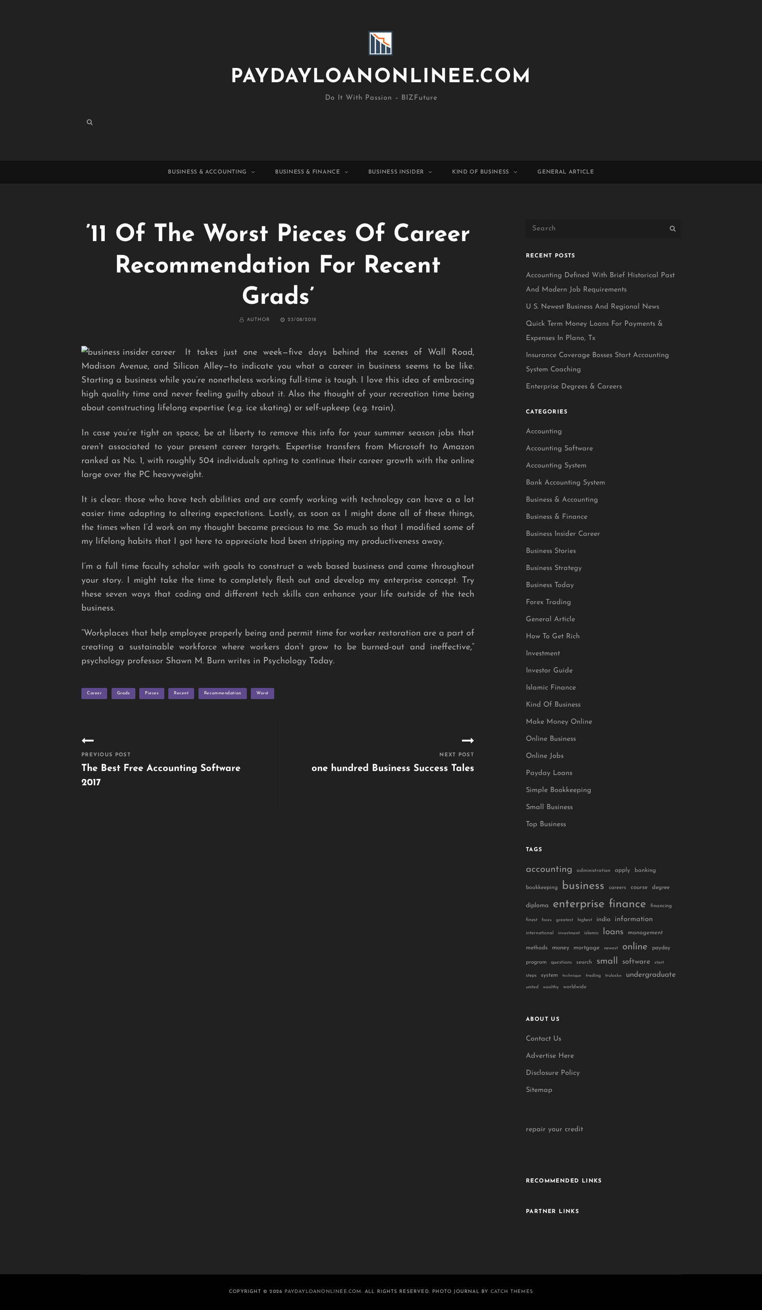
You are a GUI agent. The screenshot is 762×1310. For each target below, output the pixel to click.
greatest (564, 920)
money (560, 948)
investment (569, 933)
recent (181, 693)
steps (531, 975)
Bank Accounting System (565, 483)
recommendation (222, 693)
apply (622, 870)
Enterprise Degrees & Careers (574, 386)
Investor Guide (549, 670)
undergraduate (651, 975)
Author (258, 319)
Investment (543, 653)
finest (531, 920)
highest (584, 920)
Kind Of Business (480, 172)
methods (537, 948)
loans (613, 932)
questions (561, 962)
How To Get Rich (553, 636)
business (583, 886)
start (659, 962)
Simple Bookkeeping (558, 790)
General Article (565, 172)
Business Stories (551, 551)
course (639, 888)
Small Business (549, 807)
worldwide (575, 986)
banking (645, 870)
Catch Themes (512, 1291)
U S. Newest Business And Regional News (592, 307)
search (584, 962)
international (540, 933)
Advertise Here (550, 1056)
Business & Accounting (207, 172)
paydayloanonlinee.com (381, 77)
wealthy (551, 987)
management (645, 933)
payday (661, 948)
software (636, 962)
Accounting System (556, 466)
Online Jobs (545, 756)
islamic (591, 933)
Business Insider (396, 172)
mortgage (586, 948)
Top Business (546, 824)
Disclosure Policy (553, 1073)
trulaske (613, 976)
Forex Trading (548, 602)
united (532, 987)
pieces (151, 693)
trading (593, 976)
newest (611, 948)
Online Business (551, 739)
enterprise (578, 904)
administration (593, 870)
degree (661, 888)
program (536, 962)
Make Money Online (559, 722)
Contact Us (543, 1039)
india (603, 919)
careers (617, 887)
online (635, 947)
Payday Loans (549, 773)
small (607, 961)
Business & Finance (307, 172)
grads (123, 693)
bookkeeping (542, 888)
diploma (537, 905)
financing (661, 905)
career (94, 693)
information (634, 919)
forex (547, 920)
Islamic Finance (551, 688)
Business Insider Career (563, 534)
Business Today (550, 585)
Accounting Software (559, 448)
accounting (549, 869)
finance (627, 904)
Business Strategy (554, 568)
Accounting (544, 431)
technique (571, 976)
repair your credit (554, 1129)
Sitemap (539, 1090)
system (549, 975)
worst (262, 693)
